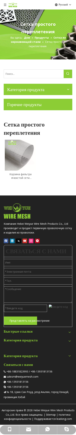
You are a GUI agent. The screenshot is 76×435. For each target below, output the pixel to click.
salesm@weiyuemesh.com (22, 376)
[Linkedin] (12, 240)
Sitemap (51, 414)
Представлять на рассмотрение (23, 320)
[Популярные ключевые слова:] (68, 74)
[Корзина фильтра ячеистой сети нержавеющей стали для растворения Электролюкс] (20, 155)
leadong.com (64, 419)
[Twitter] (18, 240)
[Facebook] (6, 240)
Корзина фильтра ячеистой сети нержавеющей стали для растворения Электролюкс (20, 176)
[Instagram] (31, 240)
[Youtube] (25, 240)
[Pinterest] (37, 240)
